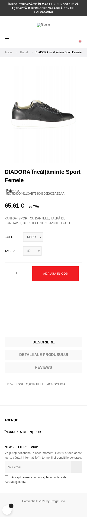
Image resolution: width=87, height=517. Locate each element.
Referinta (12, 190)
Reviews (43, 367)
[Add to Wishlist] (9, 292)
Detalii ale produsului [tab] (43, 355)
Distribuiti (8, 325)
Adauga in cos (55, 273)
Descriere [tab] (43, 342)
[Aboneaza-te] (76, 467)
